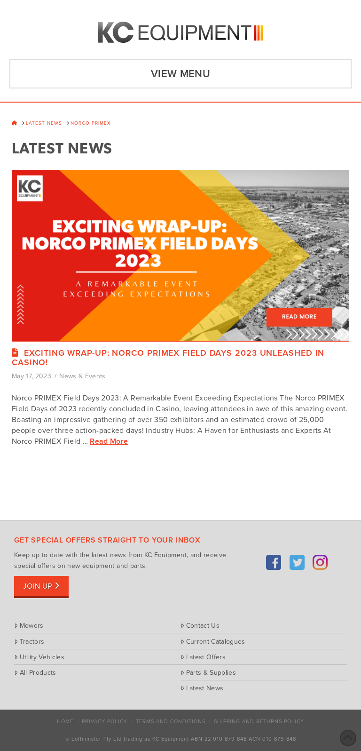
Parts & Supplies (211, 672)
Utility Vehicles (42, 657)
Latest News (204, 688)
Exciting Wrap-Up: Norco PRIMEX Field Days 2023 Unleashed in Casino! (168, 358)
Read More (109, 441)
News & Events (82, 376)
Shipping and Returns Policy (259, 722)
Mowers (32, 625)
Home (65, 722)
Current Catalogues (215, 641)
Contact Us (203, 625)
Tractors (32, 641)
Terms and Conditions (170, 722)
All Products (38, 672)
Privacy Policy (104, 722)
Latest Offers (206, 657)
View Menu (180, 74)
